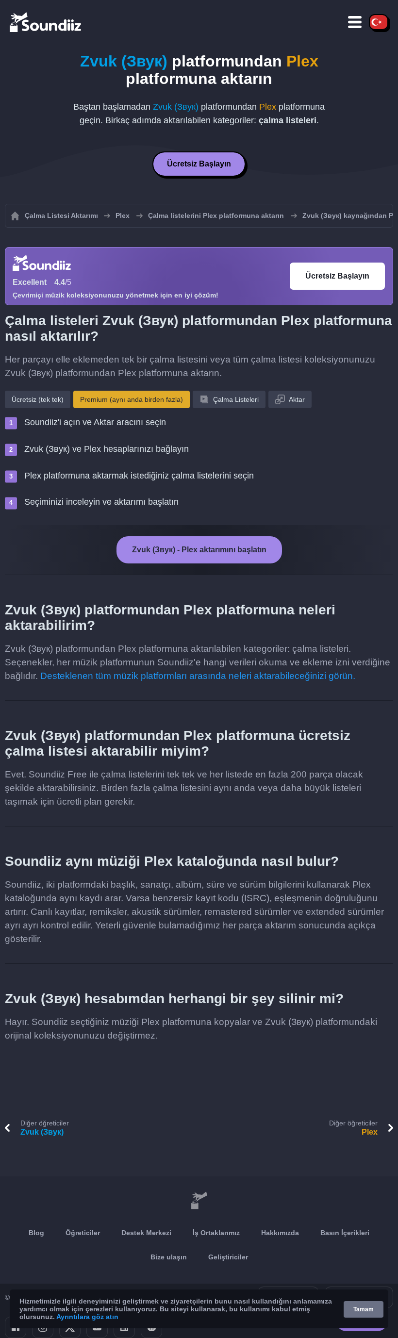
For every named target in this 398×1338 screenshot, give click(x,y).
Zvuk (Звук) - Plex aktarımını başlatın (199, 549)
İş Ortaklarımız (216, 1233)
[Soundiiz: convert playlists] (199, 1200)
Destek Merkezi (146, 1233)
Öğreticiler (83, 1233)
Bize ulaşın (168, 1257)
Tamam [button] (363, 1309)
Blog (36, 1233)
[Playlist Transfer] (46, 21)
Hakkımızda (280, 1233)
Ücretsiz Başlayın (199, 164)
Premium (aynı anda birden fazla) (131, 399)
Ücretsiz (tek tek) (38, 399)
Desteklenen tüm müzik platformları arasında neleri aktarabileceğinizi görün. (197, 676)
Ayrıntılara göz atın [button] (87, 1317)
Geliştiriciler (228, 1257)
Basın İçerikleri (344, 1233)
